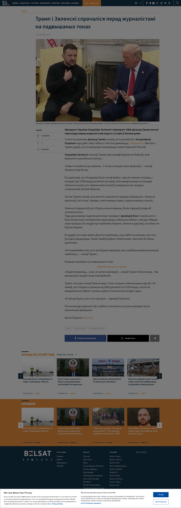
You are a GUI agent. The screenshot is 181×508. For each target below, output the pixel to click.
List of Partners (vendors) (91, 503)
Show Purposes (161, 502)
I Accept (161, 495)
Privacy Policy (57, 504)
